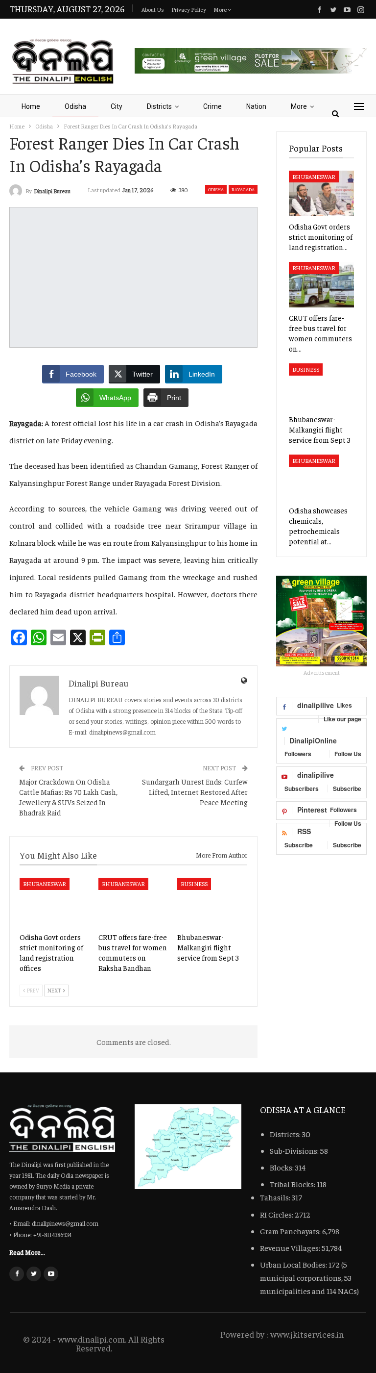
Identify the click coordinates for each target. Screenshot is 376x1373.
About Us (152, 9)
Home (31, 106)
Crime (212, 106)
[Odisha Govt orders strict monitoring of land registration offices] (55, 902)
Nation (256, 106)
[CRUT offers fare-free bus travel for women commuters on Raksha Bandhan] (133, 902)
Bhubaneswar (44, 884)
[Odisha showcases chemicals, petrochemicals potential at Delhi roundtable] (321, 477)
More (220, 9)
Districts (159, 106)
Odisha (75, 106)
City (116, 106)
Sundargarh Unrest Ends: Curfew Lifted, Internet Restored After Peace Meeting (195, 792)
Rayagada (243, 189)
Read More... (27, 1251)
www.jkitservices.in (307, 1334)
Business (194, 884)
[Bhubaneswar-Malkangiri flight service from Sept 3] (212, 902)
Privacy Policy (188, 9)
